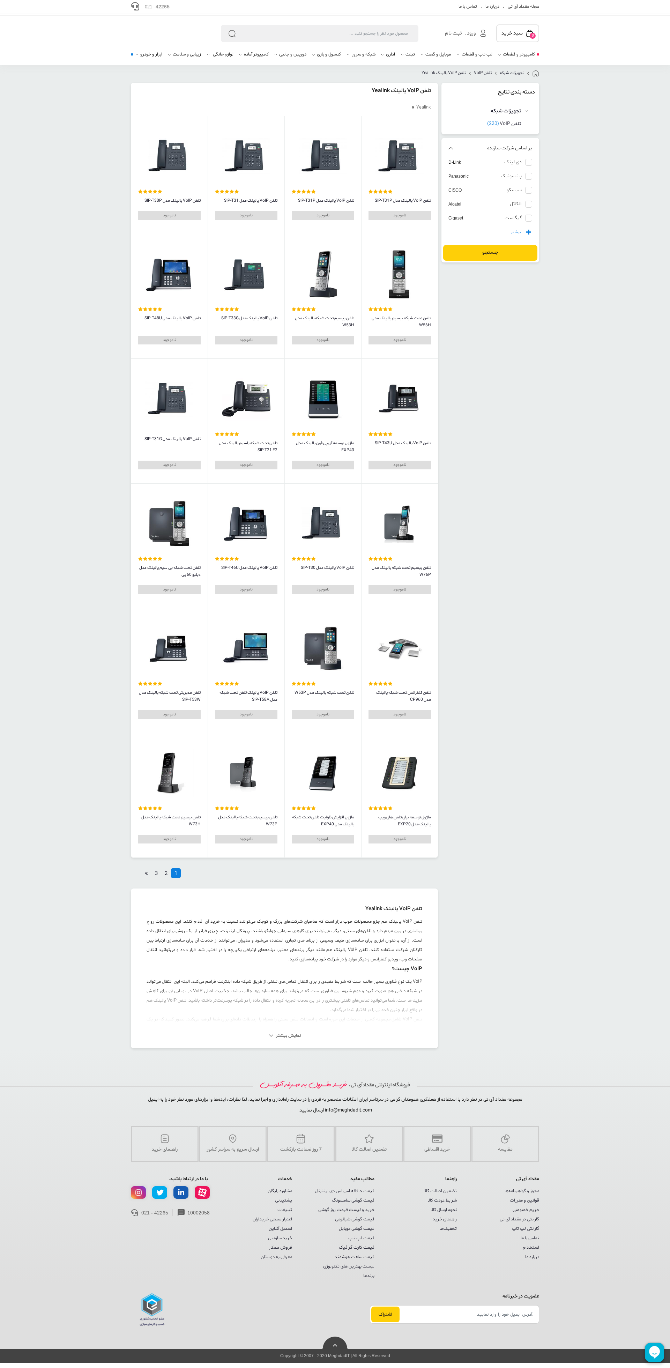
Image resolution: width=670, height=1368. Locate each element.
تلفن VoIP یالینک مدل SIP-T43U (403, 443)
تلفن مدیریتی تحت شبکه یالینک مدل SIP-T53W (170, 696)
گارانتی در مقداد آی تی (519, 1219)
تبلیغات (284, 1210)
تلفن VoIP (483, 73)
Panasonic (458, 176)
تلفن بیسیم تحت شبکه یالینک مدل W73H (171, 821)
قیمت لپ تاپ (361, 1238)
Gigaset (455, 218)
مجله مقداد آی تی (523, 6)
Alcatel (454, 204)
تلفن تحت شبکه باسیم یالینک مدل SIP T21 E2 (248, 446)
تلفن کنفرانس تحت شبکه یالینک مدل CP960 (403, 696)
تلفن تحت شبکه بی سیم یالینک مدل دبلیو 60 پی (170, 571)
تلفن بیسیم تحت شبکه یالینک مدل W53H (324, 321)
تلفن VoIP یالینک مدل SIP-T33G (249, 318)
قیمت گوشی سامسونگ (353, 1200)
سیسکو (514, 190)
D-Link (454, 162)
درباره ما (492, 6)
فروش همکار (280, 1247)
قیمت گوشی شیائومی (354, 1219)
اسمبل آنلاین (280, 1229)
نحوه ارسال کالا (444, 1210)
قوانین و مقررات (524, 1200)
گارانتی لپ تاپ (525, 1229)
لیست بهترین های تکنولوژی (348, 1266)
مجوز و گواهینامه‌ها (522, 1191)
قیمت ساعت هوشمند (354, 1257)
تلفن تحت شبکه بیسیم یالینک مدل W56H (401, 321)
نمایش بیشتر (288, 1036)
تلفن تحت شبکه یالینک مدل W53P (324, 693)
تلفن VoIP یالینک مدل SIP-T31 (250, 200)
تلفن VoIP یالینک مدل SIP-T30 (327, 568)
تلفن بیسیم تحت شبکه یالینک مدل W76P (401, 571)
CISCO (455, 190)
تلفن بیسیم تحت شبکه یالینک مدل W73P (247, 821)
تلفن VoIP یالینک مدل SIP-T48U (172, 318)
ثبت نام (453, 33)
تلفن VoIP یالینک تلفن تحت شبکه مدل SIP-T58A (248, 696)
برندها (368, 1276)
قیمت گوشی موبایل (356, 1229)
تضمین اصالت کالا (440, 1191)
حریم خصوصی (526, 1210)
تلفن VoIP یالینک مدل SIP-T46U (249, 568)
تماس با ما (468, 6)
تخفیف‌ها (448, 1229)
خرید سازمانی (280, 1238)
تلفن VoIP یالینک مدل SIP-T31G (172, 439)
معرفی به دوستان (276, 1257)
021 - (157, 6)
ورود (471, 33)
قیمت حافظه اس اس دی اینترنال (344, 1191)
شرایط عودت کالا (442, 1200)
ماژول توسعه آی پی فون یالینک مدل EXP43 (325, 446)
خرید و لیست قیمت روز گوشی (346, 1210)
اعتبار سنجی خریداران (272, 1219)
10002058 (198, 1212)
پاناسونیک (511, 176)
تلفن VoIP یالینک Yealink (444, 73)
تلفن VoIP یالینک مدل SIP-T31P (403, 200)
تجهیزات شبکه (512, 73)
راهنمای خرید (445, 1219)
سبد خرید (517, 34)
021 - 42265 (154, 1212)
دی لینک (513, 162)
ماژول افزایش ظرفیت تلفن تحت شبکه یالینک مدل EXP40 (323, 821)
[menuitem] (516, 57)
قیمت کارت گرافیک (356, 1247)
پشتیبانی (283, 1200)
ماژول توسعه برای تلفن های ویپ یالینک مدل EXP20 (404, 821)
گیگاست (513, 218)
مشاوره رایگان (280, 1191)
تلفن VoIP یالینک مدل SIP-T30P (172, 200)
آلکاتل (516, 204)
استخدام (531, 1247)
